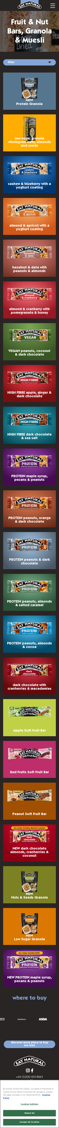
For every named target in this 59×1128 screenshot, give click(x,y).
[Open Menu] (53, 5)
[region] (29, 1104)
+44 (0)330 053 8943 (29, 1076)
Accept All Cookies (29, 1122)
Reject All (29, 1113)
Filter (11, 62)
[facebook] (32, 1071)
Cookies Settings (29, 1104)
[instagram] (28, 1071)
